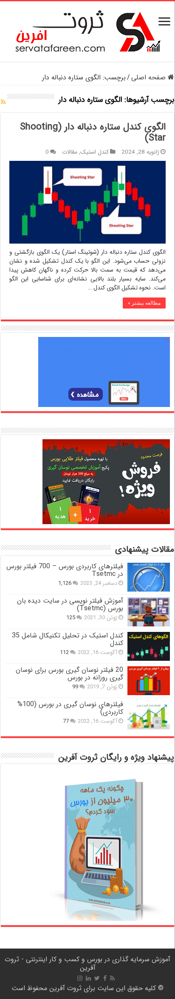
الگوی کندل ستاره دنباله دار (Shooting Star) (93, 132)
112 (64, 652)
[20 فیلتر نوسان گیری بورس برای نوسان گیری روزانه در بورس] (148, 680)
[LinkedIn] (88, 978)
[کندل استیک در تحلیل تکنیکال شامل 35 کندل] (148, 646)
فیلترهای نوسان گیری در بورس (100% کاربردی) (70, 708)
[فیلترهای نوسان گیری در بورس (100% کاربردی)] (148, 715)
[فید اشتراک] (3, 102)
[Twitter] (97, 978)
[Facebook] (104, 978)
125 (70, 618)
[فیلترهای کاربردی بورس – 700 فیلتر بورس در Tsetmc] (148, 577)
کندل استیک (94, 152)
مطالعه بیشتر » (144, 303)
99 (75, 687)
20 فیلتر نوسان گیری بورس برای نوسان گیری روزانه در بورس (69, 674)
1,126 (64, 583)
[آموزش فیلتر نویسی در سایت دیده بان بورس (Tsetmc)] (148, 611)
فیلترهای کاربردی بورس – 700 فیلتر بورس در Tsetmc (64, 570)
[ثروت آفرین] (87, 31)
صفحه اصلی (149, 77)
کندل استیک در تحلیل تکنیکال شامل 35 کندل (67, 639)
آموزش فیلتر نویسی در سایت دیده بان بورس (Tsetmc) (70, 604)
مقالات (69, 152)
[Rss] (112, 978)
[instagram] (79, 978)
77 (66, 721)
